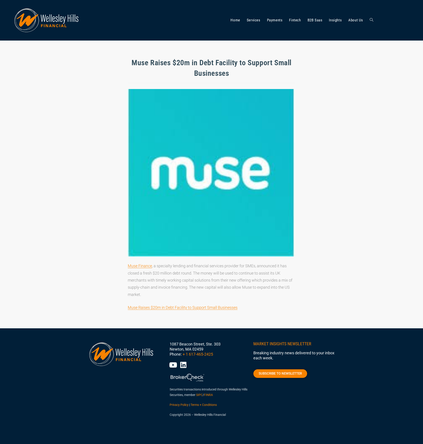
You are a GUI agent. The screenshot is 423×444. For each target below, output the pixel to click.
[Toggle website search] (371, 20)
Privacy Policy (179, 405)
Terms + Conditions (204, 405)
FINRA (208, 395)
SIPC (199, 395)
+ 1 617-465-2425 (198, 354)
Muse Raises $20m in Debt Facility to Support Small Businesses (182, 307)
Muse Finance (140, 266)
